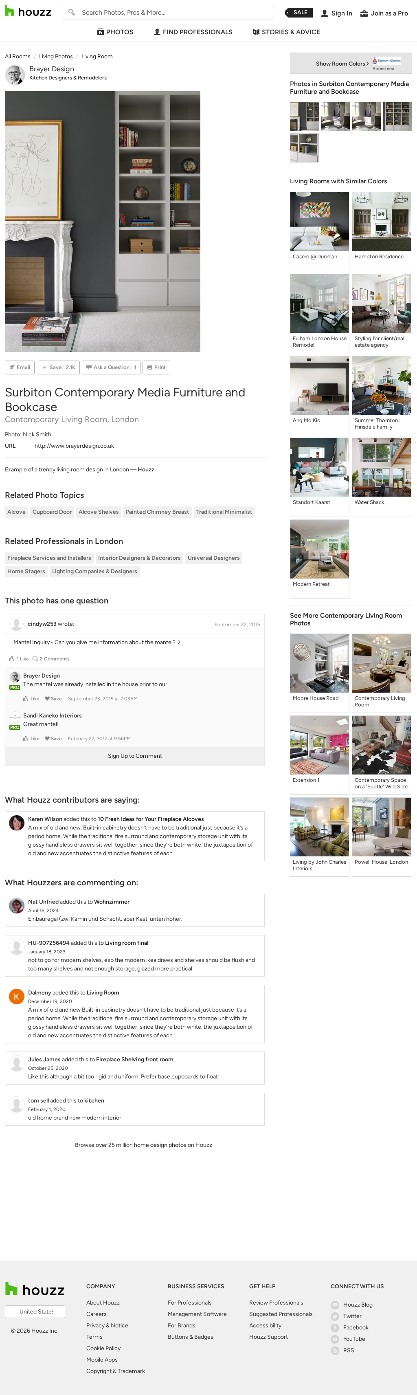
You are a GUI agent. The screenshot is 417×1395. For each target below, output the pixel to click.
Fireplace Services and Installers (49, 557)
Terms (94, 1336)
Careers (96, 1314)
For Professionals (190, 1302)
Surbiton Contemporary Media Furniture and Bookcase (349, 87)
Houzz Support (268, 1336)
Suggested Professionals (281, 1314)
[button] (11, 658)
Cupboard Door (52, 511)
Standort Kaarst (311, 502)
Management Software (197, 1314)
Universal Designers (214, 557)
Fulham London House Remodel (320, 341)
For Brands (181, 1325)
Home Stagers (26, 571)
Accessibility (265, 1325)
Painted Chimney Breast (157, 511)
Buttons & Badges (190, 1336)
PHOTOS (120, 32)
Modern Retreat (311, 584)
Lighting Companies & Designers (94, 571)
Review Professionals (276, 1302)
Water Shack (369, 502)
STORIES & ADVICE (291, 32)
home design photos (160, 1145)
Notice (119, 1325)
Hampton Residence (379, 256)
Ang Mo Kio (306, 420)
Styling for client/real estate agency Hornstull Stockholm (379, 341)
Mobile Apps (102, 1359)
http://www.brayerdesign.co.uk (74, 445)
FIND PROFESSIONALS (198, 32)
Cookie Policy (103, 1348)
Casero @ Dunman (315, 256)
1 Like (23, 659)
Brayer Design (51, 68)
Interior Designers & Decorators (139, 557)
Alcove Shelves (99, 511)
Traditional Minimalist (224, 511)
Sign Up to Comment (135, 756)
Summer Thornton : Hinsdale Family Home (377, 423)
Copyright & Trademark (115, 1371)
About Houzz (103, 1302)
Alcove (16, 511)
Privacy (95, 1325)
